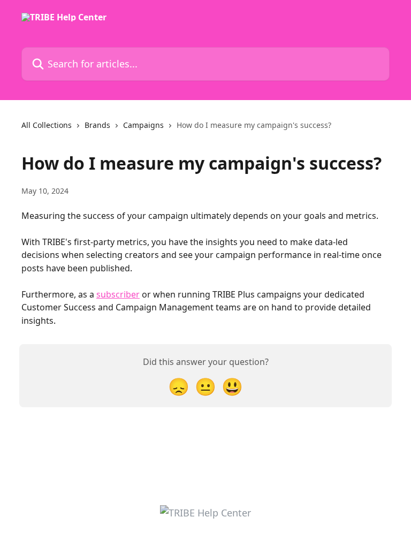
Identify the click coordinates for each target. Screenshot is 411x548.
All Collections (46, 125)
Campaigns (143, 125)
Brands (97, 125)
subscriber (118, 294)
